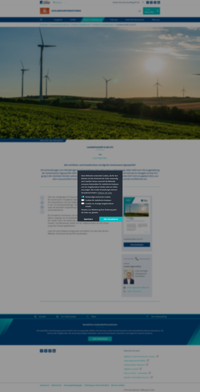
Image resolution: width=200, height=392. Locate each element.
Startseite (44, 24)
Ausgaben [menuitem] (58, 19)
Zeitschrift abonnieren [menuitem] (134, 19)
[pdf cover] (137, 215)
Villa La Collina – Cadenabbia (136, 373)
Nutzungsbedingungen (73, 385)
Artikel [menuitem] (73, 19)
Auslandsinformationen (60, 24)
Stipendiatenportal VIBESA (135, 360)
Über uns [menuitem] (155, 19)
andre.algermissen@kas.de (138, 287)
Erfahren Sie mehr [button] (105, 193)
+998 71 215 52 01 (134, 291)
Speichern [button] (88, 219)
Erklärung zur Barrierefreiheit (96, 385)
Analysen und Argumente (103, 24)
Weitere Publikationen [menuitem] (92, 19)
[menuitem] (43, 20)
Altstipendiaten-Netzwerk (134, 365)
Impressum (44, 385)
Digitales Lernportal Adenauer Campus (140, 356)
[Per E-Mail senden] (42, 207)
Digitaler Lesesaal (131, 369)
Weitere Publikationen (81, 24)
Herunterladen (136, 244)
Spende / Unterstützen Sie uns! (137, 377)
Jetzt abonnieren (100, 338)
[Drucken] (42, 202)
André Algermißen (100, 158)
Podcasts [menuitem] (114, 19)
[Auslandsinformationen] (44, 10)
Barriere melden (118, 385)
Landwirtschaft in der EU (126, 24)
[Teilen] (42, 212)
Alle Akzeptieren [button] (111, 219)
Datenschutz (56, 385)
